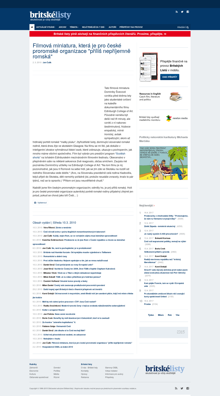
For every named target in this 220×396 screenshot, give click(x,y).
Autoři (112, 27)
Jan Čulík (47, 62)
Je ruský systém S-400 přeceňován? (164, 233)
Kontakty (85, 370)
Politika (57, 370)
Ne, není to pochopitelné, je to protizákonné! (71, 248)
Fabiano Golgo (48, 326)
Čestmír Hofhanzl (51, 281)
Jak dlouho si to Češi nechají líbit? (69, 330)
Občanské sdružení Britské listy (60, 388)
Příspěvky (109, 377)
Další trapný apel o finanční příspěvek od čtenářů (72, 289)
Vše (177, 314)
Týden (151, 314)
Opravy (84, 374)
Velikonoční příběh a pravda (160, 251)
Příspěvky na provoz (131, 27)
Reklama (85, 377)
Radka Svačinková (52, 305)
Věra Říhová (49, 227)
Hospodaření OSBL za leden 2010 (57, 346)
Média (56, 374)
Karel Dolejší (48, 293)
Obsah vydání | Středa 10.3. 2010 (54, 222)
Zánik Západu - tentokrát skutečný (163, 226)
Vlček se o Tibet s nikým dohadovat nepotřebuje (79, 272)
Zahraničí (33, 367)
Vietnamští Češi (63, 326)
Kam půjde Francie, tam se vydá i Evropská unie (164, 284)
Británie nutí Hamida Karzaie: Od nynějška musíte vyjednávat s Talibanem (77, 252)
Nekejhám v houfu (51, 338)
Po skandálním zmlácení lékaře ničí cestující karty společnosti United (164, 295)
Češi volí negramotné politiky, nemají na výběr (165, 243)
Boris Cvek (47, 318)
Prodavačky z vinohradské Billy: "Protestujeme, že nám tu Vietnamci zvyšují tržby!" (166, 217)
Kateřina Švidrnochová (52, 239)
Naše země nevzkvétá (65, 314)
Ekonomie (33, 370)
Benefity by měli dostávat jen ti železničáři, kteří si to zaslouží (81, 318)
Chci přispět (169, 76)
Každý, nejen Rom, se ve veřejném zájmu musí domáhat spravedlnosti (85, 235)
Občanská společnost (38, 377)
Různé (56, 377)
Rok (170, 314)
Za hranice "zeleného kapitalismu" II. (59, 322)
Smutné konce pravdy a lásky (73, 281)
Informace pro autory (114, 374)
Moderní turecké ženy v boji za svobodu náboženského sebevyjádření (93, 305)
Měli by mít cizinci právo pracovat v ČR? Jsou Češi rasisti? (69, 301)
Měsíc (161, 314)
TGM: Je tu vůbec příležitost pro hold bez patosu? (78, 276)
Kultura (32, 374)
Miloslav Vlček (50, 272)
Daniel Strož (49, 264)
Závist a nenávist (63, 227)
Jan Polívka (48, 314)
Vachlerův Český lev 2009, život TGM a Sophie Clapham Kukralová (84, 268)
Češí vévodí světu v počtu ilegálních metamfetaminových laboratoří (74, 231)
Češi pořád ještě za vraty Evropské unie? (74, 264)
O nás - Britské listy (89, 367)
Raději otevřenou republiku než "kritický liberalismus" (162, 261)
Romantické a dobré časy (55, 256)
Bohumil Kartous (162, 238)
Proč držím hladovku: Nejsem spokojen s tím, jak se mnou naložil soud (75, 260)
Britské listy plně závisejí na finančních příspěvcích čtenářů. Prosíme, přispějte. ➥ (110, 34)
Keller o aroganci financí (53, 309)
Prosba (151, 304)
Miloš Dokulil (49, 276)
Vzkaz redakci (111, 370)
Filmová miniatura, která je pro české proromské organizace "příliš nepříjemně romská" (92, 342)
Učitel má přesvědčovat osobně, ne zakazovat (64, 334)
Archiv (62, 27)
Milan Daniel (47, 285)
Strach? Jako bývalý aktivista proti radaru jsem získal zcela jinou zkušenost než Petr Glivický (166, 272)
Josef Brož (48, 268)
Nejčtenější (146, 205)
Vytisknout (42, 202)
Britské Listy (165, 370)
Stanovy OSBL (111, 367)
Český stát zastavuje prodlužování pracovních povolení (79, 285)
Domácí (57, 367)
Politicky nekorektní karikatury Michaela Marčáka (163, 139)
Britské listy (53, 16)
